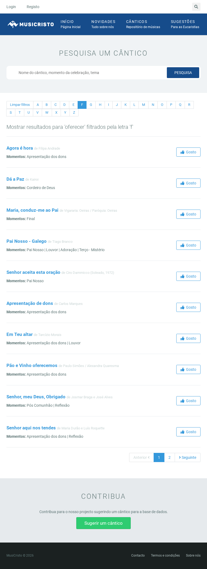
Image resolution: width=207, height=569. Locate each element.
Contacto (138, 555)
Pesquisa (183, 72)
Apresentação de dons (29, 303)
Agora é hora (19, 148)
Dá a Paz (15, 179)
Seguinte (188, 457)
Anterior (140, 457)
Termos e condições (165, 555)
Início (71, 24)
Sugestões (185, 24)
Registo (33, 7)
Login (11, 7)
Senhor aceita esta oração (33, 272)
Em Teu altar (19, 334)
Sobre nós (193, 555)
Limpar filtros (20, 105)
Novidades (103, 24)
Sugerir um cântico (103, 523)
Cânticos (143, 24)
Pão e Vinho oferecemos (31, 365)
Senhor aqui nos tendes (31, 427)
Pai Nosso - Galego (26, 241)
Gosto (190, 152)
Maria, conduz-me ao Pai (32, 210)
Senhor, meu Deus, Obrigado (35, 396)
